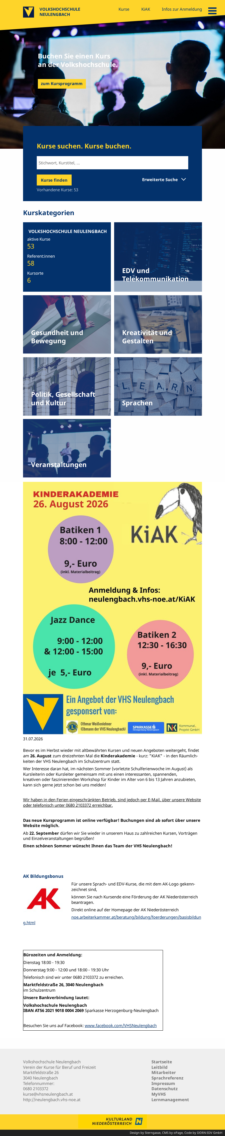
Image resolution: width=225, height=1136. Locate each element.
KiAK (145, 9)
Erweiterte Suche (160, 179)
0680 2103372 (35, 1088)
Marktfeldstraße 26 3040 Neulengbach (41, 1075)
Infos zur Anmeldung (182, 9)
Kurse (124, 9)
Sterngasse (153, 1133)
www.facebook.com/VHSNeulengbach (121, 1025)
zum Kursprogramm (62, 83)
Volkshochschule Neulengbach (60, 11)
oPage (178, 1133)
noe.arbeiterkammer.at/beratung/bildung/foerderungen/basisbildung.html (112, 919)
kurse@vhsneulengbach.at (48, 1094)
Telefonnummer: (38, 1083)
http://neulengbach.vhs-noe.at (51, 1099)
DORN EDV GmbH (209, 1133)
